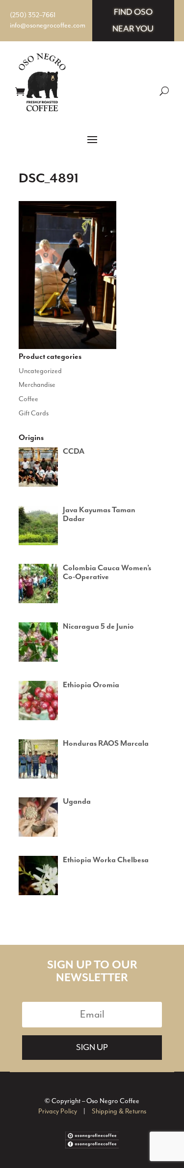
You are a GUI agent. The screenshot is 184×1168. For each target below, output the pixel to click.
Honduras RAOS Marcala (106, 743)
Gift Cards (34, 413)
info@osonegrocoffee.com (47, 25)
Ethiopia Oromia (91, 685)
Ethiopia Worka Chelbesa (106, 860)
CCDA (73, 451)
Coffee (28, 399)
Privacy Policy (57, 1111)
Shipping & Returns (119, 1111)
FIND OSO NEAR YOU (133, 20)
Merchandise (37, 385)
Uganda (77, 801)
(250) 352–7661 (32, 15)
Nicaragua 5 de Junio (98, 626)
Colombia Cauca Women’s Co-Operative (107, 573)
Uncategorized (40, 371)
